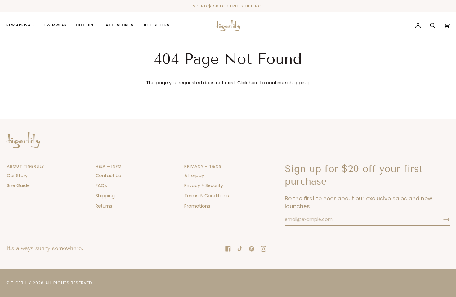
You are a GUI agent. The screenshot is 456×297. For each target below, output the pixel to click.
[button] (55, 25)
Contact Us (108, 175)
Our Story (17, 175)
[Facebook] (228, 249)
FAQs (101, 185)
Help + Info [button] (109, 166)
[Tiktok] (240, 249)
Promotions (197, 206)
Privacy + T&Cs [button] (203, 166)
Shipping (105, 196)
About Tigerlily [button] (25, 166)
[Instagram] (263, 249)
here (254, 83)
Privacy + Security (203, 185)
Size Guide (18, 185)
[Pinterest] (251, 249)
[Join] (441, 219)
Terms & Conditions (206, 196)
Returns (104, 206)
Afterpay (194, 175)
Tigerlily (21, 283)
